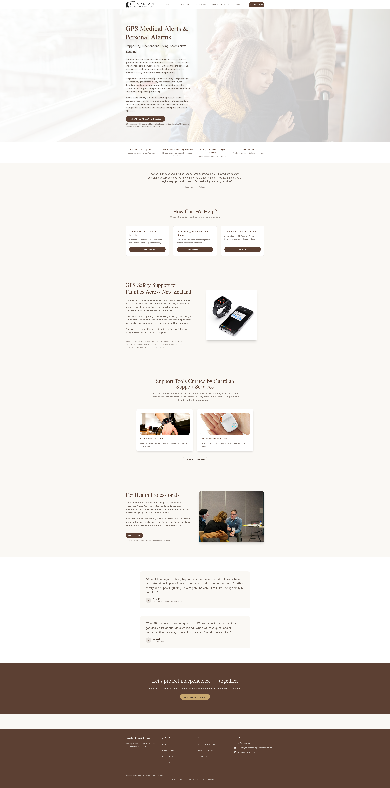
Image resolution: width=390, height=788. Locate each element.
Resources (225, 5)
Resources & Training (207, 744)
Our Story (166, 762)
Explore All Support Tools (195, 459)
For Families (167, 5)
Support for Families (147, 249)
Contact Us (202, 756)
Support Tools (200, 5)
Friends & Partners (205, 750)
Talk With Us (242, 249)
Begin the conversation (195, 697)
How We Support (183, 5)
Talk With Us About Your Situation (145, 119)
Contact (237, 5)
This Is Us (213, 5)
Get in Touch (258, 4)
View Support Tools (195, 249)
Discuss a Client (134, 535)
